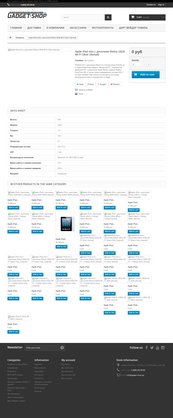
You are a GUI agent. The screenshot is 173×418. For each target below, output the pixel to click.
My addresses (67, 371)
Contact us (151, 5)
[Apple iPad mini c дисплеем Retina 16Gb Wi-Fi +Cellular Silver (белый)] (68, 259)
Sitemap (37, 391)
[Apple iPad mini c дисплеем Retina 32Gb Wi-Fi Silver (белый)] (92, 237)
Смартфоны (12, 368)
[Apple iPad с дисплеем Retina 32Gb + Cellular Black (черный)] (19, 216)
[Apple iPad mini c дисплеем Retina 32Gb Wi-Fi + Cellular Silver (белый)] (92, 259)
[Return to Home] (10, 37)
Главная (16, 27)
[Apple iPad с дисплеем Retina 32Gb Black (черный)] (19, 193)
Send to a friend (85, 90)
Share (91, 84)
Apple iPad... (13, 200)
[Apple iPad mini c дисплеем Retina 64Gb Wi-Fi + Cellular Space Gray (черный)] (68, 282)
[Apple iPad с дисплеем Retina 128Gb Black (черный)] (68, 224)
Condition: (79, 61)
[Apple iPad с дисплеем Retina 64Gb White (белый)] (43, 193)
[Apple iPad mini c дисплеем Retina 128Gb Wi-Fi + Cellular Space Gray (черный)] (92, 282)
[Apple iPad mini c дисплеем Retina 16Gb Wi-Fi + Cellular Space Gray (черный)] (19, 282)
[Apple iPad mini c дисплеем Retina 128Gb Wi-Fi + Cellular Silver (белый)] (140, 259)
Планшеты (11, 371)
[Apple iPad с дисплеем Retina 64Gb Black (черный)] (116, 193)
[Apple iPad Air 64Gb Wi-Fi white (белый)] (140, 279)
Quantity (135, 60)
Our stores (38, 375)
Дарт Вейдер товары (133, 27)
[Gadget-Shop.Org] (32, 14)
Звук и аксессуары (15, 397)
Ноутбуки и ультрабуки (17, 364)
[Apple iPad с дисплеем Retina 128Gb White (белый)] (68, 193)
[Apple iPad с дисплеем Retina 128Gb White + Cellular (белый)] (116, 216)
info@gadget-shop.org (135, 375)
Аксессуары (78, 27)
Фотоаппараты (102, 27)
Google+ (103, 84)
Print (81, 94)
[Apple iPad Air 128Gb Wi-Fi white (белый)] (116, 298)
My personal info (68, 375)
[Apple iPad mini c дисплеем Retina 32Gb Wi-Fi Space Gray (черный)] (140, 237)
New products (40, 368)
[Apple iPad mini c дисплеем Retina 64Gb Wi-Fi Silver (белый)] (116, 259)
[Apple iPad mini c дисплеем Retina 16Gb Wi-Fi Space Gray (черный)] (116, 237)
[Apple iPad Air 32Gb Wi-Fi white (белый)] (116, 279)
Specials (38, 364)
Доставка (34, 27)
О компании (55, 27)
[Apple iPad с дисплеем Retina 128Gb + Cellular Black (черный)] (140, 194)
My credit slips (67, 368)
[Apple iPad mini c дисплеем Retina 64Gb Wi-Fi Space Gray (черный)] (19, 259)
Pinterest (116, 84)
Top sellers (39, 371)
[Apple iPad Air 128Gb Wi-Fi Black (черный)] (140, 298)
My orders (65, 364)
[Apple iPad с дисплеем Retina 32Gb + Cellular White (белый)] (92, 216)
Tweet (81, 84)
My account (68, 360)
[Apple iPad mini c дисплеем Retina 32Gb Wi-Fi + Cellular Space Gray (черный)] (43, 282)
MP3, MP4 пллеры (15, 375)
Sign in (161, 5)
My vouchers (66, 378)
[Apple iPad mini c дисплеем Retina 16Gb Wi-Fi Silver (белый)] (33, 50)
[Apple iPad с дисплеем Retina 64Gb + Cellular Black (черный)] (43, 216)
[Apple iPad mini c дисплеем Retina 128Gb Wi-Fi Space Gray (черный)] (43, 259)
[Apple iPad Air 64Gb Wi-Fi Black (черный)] (19, 318)
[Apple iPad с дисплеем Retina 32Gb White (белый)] (92, 193)
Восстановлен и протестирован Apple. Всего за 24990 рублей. (32, 1)
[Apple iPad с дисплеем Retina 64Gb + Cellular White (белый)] (140, 216)
